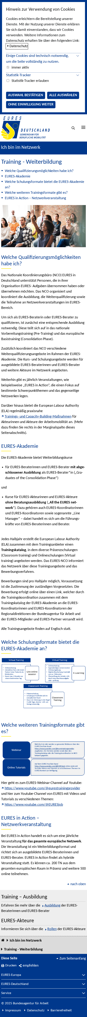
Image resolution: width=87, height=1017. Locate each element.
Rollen (52, 929)
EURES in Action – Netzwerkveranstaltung (35, 198)
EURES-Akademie (17, 176)
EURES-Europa (11, 975)
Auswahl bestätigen (25, 95)
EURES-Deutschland (15, 984)
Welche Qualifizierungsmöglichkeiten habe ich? (39, 171)
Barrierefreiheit (61, 1010)
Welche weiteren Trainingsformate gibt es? (36, 193)
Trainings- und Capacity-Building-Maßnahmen (38, 417)
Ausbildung (52, 906)
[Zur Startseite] (25, 128)
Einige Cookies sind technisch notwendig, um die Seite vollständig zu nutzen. (37, 59)
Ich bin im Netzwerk (20, 147)
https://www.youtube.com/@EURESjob (34, 805)
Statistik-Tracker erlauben (30, 81)
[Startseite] (2, 940)
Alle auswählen (63, 95)
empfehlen (30, 966)
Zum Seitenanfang (72, 959)
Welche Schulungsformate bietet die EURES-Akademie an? (44, 184)
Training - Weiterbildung (23, 949)
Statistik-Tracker (18, 75)
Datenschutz (19, 46)
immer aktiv (20, 68)
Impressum (13, 1010)
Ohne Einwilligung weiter (30, 104)
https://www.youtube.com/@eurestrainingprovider (42, 788)
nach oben (78, 884)
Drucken (11, 965)
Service (6, 993)
